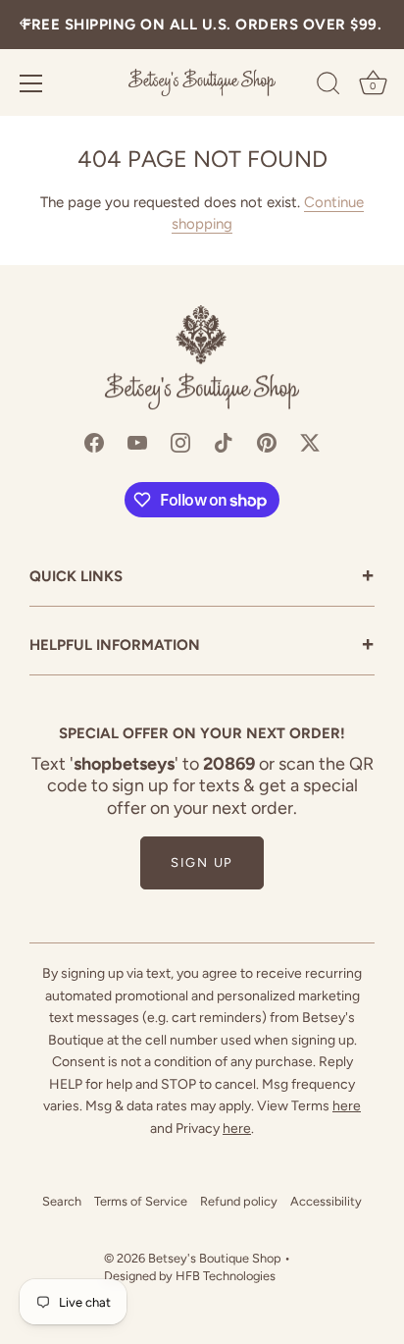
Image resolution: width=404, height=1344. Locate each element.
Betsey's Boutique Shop (214, 1258)
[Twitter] (310, 441)
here (346, 1106)
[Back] (25, 25)
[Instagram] (180, 441)
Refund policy (239, 1201)
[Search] (328, 86)
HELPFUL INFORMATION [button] (202, 646)
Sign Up (202, 862)
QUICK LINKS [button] (202, 577)
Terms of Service (140, 1201)
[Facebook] (94, 441)
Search (61, 1201)
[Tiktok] (223, 441)
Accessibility (326, 1201)
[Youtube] (137, 441)
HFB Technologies (226, 1275)
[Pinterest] (267, 441)
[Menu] (31, 83)
